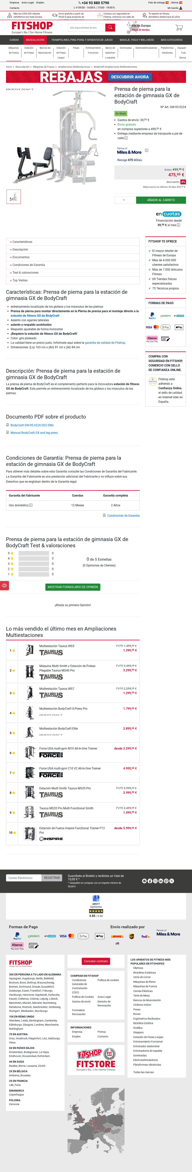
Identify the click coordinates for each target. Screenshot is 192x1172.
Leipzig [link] (44, 998)
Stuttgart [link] (14, 1011)
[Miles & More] (168, 932)
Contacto (14, 8)
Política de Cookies (83, 997)
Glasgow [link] (28, 1024)
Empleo (40, 2)
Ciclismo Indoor (142, 1004)
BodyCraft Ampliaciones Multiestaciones (115, 66)
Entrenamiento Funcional (148, 1041)
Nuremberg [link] (49, 1003)
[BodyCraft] (20, 89)
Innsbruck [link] (21, 1038)
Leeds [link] (24, 1020)
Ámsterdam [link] (16, 1052)
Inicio (9, 66)
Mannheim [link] (15, 1003)
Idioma (174, 2)
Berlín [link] (39, 978)
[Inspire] (51, 839)
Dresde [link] (36, 986)
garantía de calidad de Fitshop (105, 342)
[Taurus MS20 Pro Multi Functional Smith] (30, 812)
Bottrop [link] (31, 982)
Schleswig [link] (54, 1007)
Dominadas (140, 1055)
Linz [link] (44, 1038)
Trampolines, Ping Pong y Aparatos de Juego (82, 40)
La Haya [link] (44, 1052)
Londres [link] (39, 1024)
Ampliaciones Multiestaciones (74, 66)
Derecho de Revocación (104, 1003)
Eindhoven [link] (15, 1056)
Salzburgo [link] (54, 1038)
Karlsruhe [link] (53, 994)
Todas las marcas (143, 1072)
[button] (14, 197)
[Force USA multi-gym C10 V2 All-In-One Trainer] (30, 772)
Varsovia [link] (14, 1104)
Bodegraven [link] (31, 1052)
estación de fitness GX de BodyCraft (35, 315)
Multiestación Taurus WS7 (56, 688)
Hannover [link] (28, 994)
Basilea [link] (13, 1066)
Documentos (21, 257)
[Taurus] (51, 653)
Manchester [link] (51, 1024)
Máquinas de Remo (144, 981)
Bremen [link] (13, 986)
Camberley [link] (51, 1020)
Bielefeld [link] (49, 978)
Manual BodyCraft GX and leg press (34, 433)
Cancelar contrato (96, 961)
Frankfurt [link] (35, 990)
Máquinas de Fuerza (43, 66)
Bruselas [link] (25, 1075)
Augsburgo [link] (28, 978)
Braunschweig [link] (45, 982)
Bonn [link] (23, 982)
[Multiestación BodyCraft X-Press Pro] (30, 712)
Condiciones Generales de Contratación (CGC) (79, 986)
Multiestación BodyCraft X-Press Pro (63, 708)
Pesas (136, 1009)
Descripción (20, 249)
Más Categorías (171, 40)
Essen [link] (25, 990)
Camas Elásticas (143, 991)
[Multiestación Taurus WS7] (30, 692)
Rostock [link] (27, 1007)
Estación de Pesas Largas (148, 1037)
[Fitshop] (32, 27)
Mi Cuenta (173, 8)
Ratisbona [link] (15, 1007)
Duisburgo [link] (15, 990)
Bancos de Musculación (147, 1000)
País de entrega (156, 2)
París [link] (18, 1085)
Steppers (138, 1032)
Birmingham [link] (36, 1020)
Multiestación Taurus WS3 (56, 646)
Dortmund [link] (25, 986)
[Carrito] (180, 27)
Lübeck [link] (53, 998)
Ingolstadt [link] (41, 994)
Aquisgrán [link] (15, 978)
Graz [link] (12, 1038)
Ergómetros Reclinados (146, 1018)
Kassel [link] (13, 998)
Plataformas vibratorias (147, 1064)
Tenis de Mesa (141, 995)
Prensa (102, 1031)
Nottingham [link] (16, 1028)
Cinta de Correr (142, 977)
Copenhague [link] (16, 1094)
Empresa (14, 2)
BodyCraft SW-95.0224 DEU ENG (32, 425)
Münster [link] (37, 1003)
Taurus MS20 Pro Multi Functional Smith (66, 808)
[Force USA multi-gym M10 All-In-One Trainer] (30, 752)
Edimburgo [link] (15, 1024)
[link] (152, 316)
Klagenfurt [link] (34, 1038)
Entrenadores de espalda (147, 1050)
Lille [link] (11, 1085)
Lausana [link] (32, 1066)
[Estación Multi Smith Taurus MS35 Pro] (30, 792)
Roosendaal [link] (29, 1056)
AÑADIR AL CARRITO (161, 200)
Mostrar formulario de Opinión (73, 587)
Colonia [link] (34, 998)
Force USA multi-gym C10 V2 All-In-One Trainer (70, 768)
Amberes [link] (14, 1075)
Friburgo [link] (47, 990)
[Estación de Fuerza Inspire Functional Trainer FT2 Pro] (30, 833)
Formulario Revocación (79, 1012)
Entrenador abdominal (146, 1046)
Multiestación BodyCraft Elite (58, 728)
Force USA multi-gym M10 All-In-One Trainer (68, 748)
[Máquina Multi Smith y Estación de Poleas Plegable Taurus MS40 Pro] (30, 671)
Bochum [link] (14, 982)
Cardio (14, 40)
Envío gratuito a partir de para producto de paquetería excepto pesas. (71, 17)
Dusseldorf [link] (47, 986)
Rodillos (137, 1028)
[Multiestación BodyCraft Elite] (30, 732)
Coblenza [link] (23, 998)
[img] (146, 150)
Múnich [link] (26, 1003)
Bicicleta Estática (143, 1023)
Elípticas (138, 968)
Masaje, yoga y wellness (137, 40)
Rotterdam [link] (43, 1056)
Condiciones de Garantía (29, 265)
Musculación (35, 40)
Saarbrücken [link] (40, 1007)
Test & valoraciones (25, 272)
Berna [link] (22, 1066)
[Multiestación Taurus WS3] (30, 650)
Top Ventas (20, 280)
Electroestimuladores (145, 1060)
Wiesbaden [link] (27, 1011)
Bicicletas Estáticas (144, 972)
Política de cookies (108, 980)
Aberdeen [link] (14, 1020)
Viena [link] (12, 1042)
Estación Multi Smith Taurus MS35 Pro (65, 788)
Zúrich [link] (41, 1066)
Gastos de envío (81, 1001)
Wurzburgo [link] (41, 1011)
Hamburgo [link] (15, 994)
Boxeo (137, 1014)
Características (22, 242)
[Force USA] (51, 755)
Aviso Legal (28, 2)
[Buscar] (110, 28)
